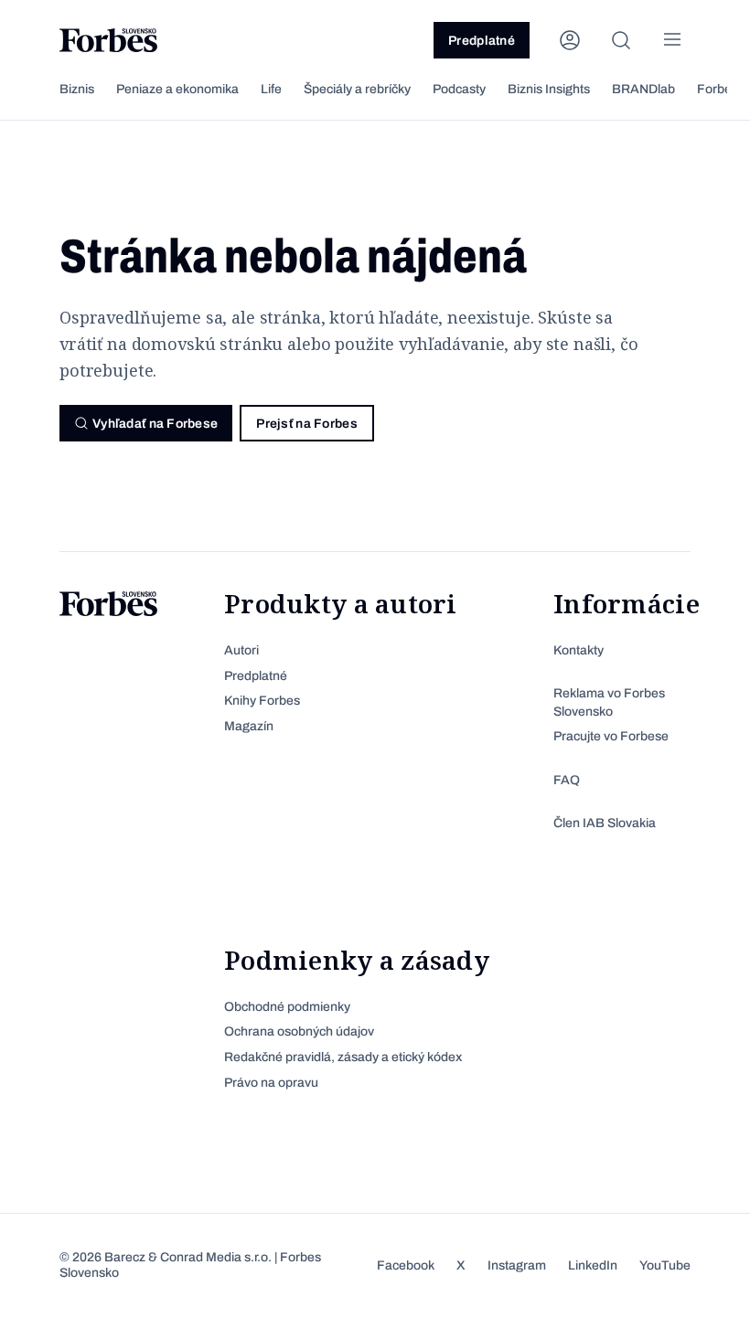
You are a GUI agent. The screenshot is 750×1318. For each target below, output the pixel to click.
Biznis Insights (549, 89)
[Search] (621, 40)
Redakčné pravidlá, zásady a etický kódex (343, 1057)
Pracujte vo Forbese (611, 736)
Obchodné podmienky (287, 1007)
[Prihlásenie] (570, 40)
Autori (241, 650)
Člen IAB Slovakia (604, 823)
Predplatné (481, 41)
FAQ (566, 780)
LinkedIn (592, 1265)
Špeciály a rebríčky (357, 89)
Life (271, 89)
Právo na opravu (271, 1082)
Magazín (248, 726)
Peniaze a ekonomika (177, 89)
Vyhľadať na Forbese (155, 423)
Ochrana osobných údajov (299, 1031)
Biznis (76, 89)
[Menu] (672, 40)
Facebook (405, 1265)
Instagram (517, 1265)
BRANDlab (643, 89)
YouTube (665, 1265)
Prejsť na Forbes (306, 423)
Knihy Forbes (262, 700)
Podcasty (459, 89)
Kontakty (578, 650)
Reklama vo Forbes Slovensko (609, 702)
